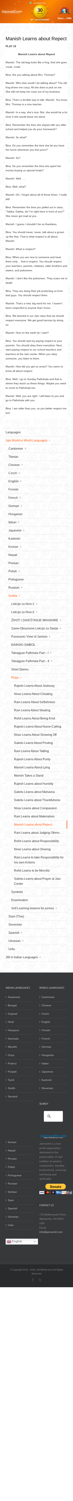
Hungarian (48, 1055)
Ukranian (13, 1216)
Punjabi (12, 1071)
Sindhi (11, 1088)
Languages (13, 432)
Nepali (11, 1150)
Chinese (46, 1005)
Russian (12, 1183)
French (46, 1038)
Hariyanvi (13, 1030)
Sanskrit (12, 1096)
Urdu (11, 1225)
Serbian (12, 1191)
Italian (45, 1063)
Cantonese (48, 997)
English (46, 1021)
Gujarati (12, 1013)
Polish (11, 1167)
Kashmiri (47, 1079)
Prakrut (12, 1063)
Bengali (12, 1005)
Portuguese (15, 1175)
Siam (11, 1200)
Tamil (11, 1079)
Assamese (14, 997)
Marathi (12, 1046)
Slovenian (47, 1088)
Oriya (11, 1055)
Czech (45, 1013)
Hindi (11, 1021)
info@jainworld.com (51, 1231)
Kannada (13, 1038)
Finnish (46, 1030)
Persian (12, 1158)
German (46, 1046)
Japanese (47, 1071)
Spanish (12, 1208)
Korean (12, 1142)
